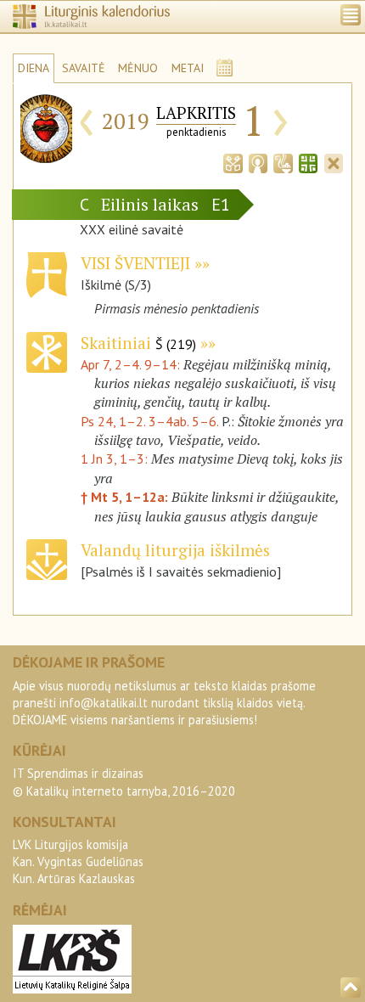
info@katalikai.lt (103, 703)
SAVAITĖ (83, 68)
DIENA (33, 68)
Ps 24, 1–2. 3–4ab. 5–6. (149, 421)
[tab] (233, 161)
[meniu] (350, 14)
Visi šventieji (135, 262)
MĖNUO (138, 68)
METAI (187, 68)
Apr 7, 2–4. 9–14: (132, 364)
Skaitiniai (138, 342)
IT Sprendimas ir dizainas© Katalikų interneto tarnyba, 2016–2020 (124, 781)
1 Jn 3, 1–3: (116, 458)
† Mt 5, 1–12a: (126, 496)
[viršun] (350, 987)
